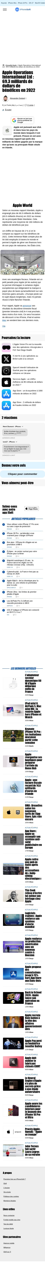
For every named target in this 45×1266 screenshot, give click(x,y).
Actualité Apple (11, 65)
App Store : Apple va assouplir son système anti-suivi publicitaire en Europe (33, 839)
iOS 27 (31, 3)
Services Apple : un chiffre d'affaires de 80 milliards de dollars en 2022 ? (28, 382)
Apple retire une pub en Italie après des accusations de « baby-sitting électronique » (33, 869)
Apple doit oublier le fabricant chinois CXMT (32, 1062)
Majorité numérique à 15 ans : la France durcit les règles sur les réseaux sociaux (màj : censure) (20, 562)
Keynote (4, 3)
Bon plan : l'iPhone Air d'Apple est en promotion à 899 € (22, 543)
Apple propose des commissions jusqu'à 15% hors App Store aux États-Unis (33, 974)
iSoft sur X (7, 1252)
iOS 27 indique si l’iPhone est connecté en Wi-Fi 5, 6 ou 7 (23, 611)
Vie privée (7, 1192)
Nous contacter (9, 1215)
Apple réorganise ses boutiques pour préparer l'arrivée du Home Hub (33, 761)
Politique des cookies (11, 1196)
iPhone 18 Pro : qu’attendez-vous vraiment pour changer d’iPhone (20, 534)
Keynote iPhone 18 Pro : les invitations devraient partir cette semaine (33, 736)
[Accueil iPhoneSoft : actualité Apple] (3, 65)
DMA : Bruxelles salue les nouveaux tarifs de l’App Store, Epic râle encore (33, 812)
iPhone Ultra (12, 3)
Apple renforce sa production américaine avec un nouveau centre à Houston (33, 946)
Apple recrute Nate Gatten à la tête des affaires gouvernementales (33, 1022)
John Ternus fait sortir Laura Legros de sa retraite (32, 1150)
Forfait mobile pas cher (11, 1220)
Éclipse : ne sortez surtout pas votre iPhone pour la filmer (22, 552)
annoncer (27, 306)
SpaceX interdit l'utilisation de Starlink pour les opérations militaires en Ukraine (25, 370)
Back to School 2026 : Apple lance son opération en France (33, 998)
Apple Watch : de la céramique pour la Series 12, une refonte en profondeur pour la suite (22, 583)
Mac (4, 320)
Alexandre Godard (17, 98)
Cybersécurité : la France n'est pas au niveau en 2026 (22, 572)
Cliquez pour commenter (22, 474)
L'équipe (6, 1188)
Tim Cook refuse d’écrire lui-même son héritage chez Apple (33, 896)
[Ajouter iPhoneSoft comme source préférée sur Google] (22, 120)
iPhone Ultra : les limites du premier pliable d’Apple (21, 593)
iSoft (5, 1183)
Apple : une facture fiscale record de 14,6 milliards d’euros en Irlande (33, 787)
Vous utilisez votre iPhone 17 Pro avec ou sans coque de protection (23, 525)
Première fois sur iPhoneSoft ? (14, 1179)
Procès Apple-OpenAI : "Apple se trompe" (33, 1132)
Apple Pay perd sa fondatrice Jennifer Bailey (33, 1043)
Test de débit (8, 1224)
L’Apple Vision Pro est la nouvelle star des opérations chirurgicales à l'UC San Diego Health (28, 347)
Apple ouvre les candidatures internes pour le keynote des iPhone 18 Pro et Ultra (33, 1110)
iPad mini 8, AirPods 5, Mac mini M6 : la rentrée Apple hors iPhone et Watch (33, 710)
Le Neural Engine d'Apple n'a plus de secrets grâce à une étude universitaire (33, 1085)
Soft (25, 9)
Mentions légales (9, 1201)
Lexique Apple (8, 1228)
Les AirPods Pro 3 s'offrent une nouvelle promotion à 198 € (19, 602)
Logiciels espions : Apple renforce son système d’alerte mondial (33, 920)
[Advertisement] (22, 36)
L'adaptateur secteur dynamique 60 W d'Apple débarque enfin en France (33, 683)
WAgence (6, 1247)
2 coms (30, 105)
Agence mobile (8, 1243)
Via (3, 326)
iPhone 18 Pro (22, 3)
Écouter (8, 110)
